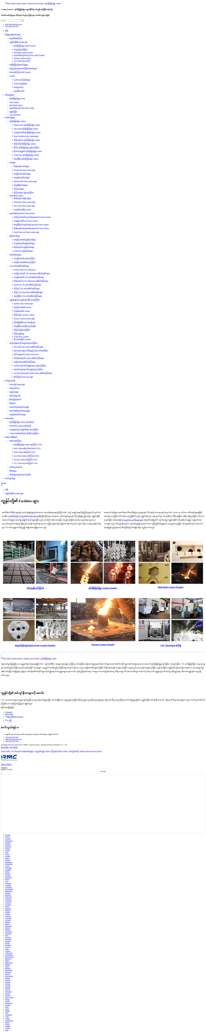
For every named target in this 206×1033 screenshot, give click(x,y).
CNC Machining (15, 115)
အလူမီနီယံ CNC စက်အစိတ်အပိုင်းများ (28, 296)
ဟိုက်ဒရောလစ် (14, 395)
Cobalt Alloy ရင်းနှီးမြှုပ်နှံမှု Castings (26, 155)
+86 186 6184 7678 (12, 26)
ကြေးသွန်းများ (19, 333)
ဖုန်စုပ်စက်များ (14, 236)
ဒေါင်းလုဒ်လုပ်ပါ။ (15, 467)
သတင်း (12, 76)
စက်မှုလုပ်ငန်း (10, 380)
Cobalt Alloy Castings (21, 336)
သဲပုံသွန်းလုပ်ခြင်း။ (21, 49)
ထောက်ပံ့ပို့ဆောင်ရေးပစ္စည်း (19, 411)
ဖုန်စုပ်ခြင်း (13, 112)
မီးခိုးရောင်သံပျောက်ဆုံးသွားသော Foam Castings (31, 228)
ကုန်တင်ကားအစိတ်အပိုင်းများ (25, 362)
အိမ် (6, 31)
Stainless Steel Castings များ (23, 303)
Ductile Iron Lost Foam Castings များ (26, 232)
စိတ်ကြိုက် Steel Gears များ (23, 377)
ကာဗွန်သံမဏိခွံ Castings (22, 209)
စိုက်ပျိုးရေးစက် (15, 399)
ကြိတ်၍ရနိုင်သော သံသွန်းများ (25, 322)
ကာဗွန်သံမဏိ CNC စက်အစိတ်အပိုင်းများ (29, 277)
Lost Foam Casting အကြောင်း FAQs (26, 456)
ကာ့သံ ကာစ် (5, 751)
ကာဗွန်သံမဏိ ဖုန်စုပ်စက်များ (24, 243)
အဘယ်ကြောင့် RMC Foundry (20, 72)
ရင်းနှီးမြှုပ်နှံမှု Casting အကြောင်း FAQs (28, 444)
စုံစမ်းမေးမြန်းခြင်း (7, 707)
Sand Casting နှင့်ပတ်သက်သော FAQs (27, 448)
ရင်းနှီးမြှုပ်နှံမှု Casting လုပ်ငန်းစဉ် (21, 422)
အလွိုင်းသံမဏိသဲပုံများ (22, 174)
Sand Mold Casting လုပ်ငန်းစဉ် (20, 426)
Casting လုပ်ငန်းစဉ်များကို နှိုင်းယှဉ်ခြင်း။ (24, 433)
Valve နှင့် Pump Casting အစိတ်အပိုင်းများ (28, 347)
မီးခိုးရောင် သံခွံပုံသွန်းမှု (22, 198)
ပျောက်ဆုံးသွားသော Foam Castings (22, 213)
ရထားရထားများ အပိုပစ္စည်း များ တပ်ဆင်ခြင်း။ (31, 350)
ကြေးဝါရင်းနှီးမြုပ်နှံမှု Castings (25, 144)
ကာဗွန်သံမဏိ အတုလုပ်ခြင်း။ (24, 258)
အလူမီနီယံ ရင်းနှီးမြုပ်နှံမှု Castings (26, 159)
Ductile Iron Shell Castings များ (24, 202)
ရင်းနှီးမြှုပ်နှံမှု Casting (17, 98)
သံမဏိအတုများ (15, 254)
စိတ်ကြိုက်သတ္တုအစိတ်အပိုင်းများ (24, 516)
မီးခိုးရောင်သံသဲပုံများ (22, 166)
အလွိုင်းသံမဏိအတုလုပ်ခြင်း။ (25, 262)
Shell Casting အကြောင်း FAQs (24, 452)
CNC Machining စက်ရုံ (22, 61)
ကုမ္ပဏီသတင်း (19, 91)
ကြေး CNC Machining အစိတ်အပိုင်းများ (28, 292)
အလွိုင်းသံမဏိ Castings (22, 307)
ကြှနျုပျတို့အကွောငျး (13, 34)
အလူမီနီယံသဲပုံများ (21, 185)
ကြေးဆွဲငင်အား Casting (59, 751)
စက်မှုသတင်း (19, 87)
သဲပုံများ (12, 162)
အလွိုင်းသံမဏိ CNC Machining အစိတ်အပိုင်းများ (32, 273)
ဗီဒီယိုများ (13, 471)
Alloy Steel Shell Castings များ (24, 206)
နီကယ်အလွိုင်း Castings (22, 339)
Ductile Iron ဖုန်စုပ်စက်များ (23, 251)
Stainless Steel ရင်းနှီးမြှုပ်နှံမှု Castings (27, 125)
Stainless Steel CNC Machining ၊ (25, 270)
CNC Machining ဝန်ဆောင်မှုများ (22, 751)
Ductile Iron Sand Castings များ (24, 170)
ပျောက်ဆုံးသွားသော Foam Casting (21, 108)
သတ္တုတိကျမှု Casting (42, 751)
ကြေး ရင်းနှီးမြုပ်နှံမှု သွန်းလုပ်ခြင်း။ (26, 147)
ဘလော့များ (9, 418)
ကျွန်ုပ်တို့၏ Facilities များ (18, 42)
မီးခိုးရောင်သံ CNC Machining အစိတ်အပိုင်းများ (31, 281)
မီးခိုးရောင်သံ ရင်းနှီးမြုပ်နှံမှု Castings (27, 140)
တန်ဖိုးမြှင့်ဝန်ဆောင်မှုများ (18, 65)
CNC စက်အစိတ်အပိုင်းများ (19, 266)
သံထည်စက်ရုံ (73, 751)
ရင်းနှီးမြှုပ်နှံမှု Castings (17, 121)
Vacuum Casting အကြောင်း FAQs (26, 459)
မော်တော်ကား (14, 388)
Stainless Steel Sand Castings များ (25, 181)
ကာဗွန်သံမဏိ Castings (22, 311)
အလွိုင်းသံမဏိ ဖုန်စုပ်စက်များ (25, 239)
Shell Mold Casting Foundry (23, 52)
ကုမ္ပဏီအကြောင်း (15, 38)
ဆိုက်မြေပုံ (5, 747)
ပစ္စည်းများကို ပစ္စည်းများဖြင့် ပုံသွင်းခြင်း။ (24, 300)
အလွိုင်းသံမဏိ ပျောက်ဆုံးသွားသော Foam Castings (32, 217)
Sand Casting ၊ (14, 102)
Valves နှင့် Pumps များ (17, 384)
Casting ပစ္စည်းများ (20, 83)
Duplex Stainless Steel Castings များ (26, 136)
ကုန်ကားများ (14, 392)
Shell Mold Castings (16, 195)
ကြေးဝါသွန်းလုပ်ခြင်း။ (22, 330)
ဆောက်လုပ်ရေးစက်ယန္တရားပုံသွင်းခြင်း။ (28, 369)
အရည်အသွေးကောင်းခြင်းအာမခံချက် (23, 68)
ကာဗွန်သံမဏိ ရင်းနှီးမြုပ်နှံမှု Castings (27, 132)
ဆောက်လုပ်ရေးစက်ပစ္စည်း (19, 407)
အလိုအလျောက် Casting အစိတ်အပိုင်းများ (29, 358)
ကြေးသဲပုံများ (19, 189)
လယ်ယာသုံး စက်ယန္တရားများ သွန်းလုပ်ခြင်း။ (30, 365)
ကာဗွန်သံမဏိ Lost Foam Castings (26, 221)
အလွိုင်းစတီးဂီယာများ (17, 414)
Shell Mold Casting (16, 105)
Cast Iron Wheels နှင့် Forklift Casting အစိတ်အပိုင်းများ (33, 373)
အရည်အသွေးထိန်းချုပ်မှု (132, 520)
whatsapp (4, 767)
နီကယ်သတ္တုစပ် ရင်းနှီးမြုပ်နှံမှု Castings (28, 151)
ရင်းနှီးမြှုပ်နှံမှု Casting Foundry (25, 46)
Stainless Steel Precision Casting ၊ (90, 751)
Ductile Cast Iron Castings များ (24, 318)
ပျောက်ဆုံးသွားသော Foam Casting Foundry (29, 55)
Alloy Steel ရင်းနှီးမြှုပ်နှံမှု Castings (26, 129)
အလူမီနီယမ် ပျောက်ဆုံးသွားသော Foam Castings (31, 224)
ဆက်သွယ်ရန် (10, 478)
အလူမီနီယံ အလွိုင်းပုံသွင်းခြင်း (25, 326)
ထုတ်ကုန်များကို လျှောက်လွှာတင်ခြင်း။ (23, 343)
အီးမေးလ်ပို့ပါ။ (6, 764)
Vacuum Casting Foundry (22, 58)
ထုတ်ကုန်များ (10, 117)
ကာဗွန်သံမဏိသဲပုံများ (22, 177)
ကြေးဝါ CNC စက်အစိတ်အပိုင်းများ (27, 288)
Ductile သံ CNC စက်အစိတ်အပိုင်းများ (27, 285)
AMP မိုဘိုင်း (13, 747)
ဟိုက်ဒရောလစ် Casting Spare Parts (26, 354)
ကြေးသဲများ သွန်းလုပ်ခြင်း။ (24, 192)
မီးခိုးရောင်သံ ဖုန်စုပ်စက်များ (24, 247)
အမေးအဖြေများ (15, 441)
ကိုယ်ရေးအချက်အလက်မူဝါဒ (20, 474)
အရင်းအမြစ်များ (11, 437)
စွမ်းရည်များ (9, 95)
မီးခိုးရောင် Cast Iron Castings (24, 315)
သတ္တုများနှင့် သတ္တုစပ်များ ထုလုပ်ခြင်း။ (24, 429)
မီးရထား (12, 403)
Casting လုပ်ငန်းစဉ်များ (22, 80)
